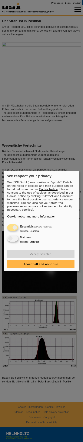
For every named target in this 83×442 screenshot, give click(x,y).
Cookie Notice (48, 189)
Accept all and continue (40, 264)
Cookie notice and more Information (31, 216)
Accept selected (41, 254)
